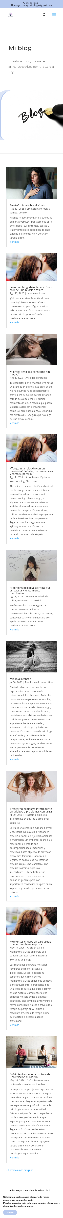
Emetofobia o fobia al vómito (28, 205)
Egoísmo (45, 477)
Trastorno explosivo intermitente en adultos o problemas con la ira (31, 810)
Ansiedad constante (36, 377)
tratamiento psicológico (30, 600)
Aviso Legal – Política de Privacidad (29, 1190)
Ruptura (42, 955)
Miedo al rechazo (20, 679)
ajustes (29, 1206)
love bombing (17, 481)
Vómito (23, 212)
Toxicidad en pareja (20, 959)
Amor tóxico (32, 477)
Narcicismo (32, 481)
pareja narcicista (36, 293)
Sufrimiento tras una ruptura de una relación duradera (30, 1075)
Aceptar (10, 1212)
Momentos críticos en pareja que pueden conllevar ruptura (30, 943)
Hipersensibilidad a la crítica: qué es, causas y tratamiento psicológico (30, 590)
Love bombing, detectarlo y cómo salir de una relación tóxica (31, 288)
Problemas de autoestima (39, 682)
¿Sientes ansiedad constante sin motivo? (30, 373)
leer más (14, 241)
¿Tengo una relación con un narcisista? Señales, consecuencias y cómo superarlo (31, 471)
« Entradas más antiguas (19, 1170)
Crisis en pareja (35, 947)
